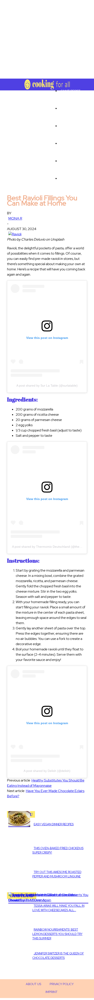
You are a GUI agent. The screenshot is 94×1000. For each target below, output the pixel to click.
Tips (64, 143)
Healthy (67, 126)
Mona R (15, 218)
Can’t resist (70, 91)
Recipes (67, 178)
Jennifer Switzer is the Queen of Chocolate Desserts (58, 956)
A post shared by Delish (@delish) (47, 771)
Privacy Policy (62, 984)
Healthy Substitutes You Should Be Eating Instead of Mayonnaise (45, 783)
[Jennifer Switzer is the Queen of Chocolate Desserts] (48, 900)
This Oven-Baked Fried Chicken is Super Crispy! (58, 850)
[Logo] (11, 82)
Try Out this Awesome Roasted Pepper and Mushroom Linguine (56, 874)
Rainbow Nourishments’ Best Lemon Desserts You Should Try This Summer (57, 934)
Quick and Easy (73, 161)
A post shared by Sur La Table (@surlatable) (47, 385)
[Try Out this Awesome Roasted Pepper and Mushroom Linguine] (19, 826)
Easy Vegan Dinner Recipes (54, 824)
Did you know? (72, 108)
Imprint (51, 992)
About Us (33, 984)
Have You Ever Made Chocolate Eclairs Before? (45, 793)
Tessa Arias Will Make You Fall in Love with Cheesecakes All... (58, 908)
